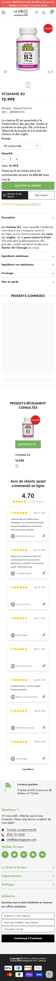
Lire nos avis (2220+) (28, 204)
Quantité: (7, 153)
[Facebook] (5, 854)
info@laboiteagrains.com (21, 840)
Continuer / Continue (28, 938)
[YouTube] (42, 854)
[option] (28, 48)
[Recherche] (36, 12)
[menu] (3, 12)
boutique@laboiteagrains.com (23, 960)
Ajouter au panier (28, 185)
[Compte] (43, 12)
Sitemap (42, 960)
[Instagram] (14, 854)
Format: (6, 139)
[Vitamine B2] (28, 427)
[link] (28, 379)
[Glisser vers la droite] (50, 790)
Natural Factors (23, 108)
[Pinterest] (23, 854)
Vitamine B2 (22, 455)
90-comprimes (16, 465)
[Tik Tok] (33, 854)
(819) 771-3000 (16, 835)
